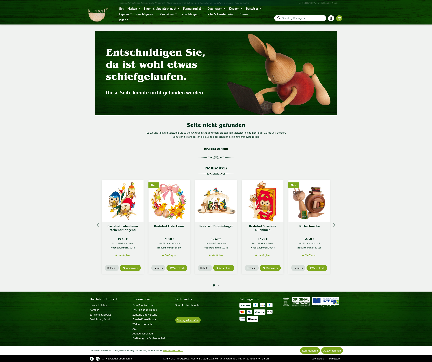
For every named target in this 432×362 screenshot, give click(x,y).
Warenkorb (131, 268)
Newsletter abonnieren (118, 358)
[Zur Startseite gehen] (98, 15)
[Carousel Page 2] (218, 285)
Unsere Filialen (98, 305)
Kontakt (94, 309)
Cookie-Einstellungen (144, 319)
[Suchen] (278, 18)
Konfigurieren (310, 350)
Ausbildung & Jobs (101, 319)
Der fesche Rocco (309, 226)
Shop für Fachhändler (187, 305)
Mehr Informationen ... (173, 350)
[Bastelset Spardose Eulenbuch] (216, 201)
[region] (216, 225)
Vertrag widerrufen (188, 320)
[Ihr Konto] (332, 18)
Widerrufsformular (142, 324)
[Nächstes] (334, 225)
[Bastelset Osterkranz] (122, 201)
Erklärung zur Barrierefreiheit (149, 338)
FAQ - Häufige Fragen (144, 309)
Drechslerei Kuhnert (103, 299)
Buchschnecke (262, 226)
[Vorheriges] (97, 225)
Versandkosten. (223, 358)
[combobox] (300, 18)
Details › (111, 268)
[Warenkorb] (339, 18)
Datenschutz (318, 358)
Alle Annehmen (332, 350)
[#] (92, 358)
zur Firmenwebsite (100, 314)
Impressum (334, 358)
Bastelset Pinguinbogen (169, 226)
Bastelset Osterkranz (122, 226)
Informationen (142, 299)
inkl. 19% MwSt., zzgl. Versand (122, 243)
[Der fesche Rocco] (309, 201)
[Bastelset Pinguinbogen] (169, 201)
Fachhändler (183, 299)
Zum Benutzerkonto (143, 305)
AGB (134, 328)
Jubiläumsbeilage (142, 333)
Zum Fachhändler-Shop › (326, 3)
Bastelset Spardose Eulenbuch (216, 228)
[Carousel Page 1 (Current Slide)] (214, 285)
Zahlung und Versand (144, 314)
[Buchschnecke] (262, 201)
